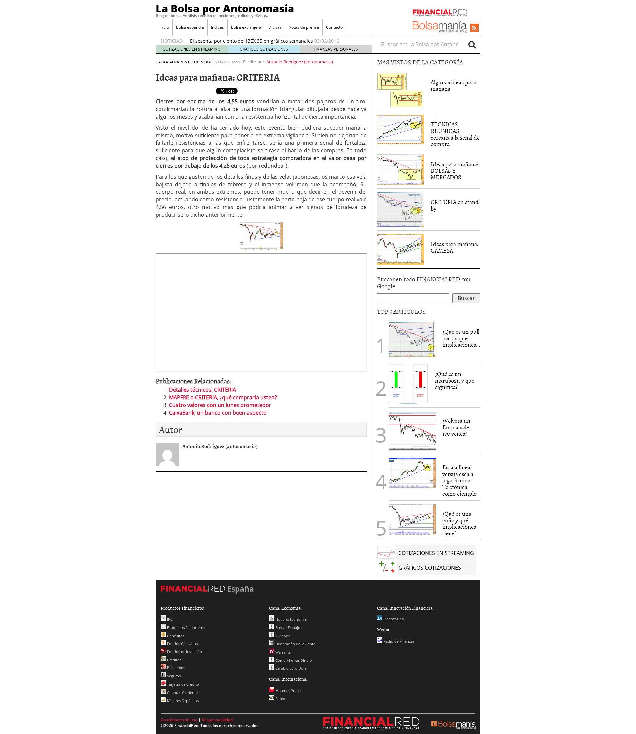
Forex (279, 698)
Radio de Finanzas (398, 641)
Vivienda (282, 635)
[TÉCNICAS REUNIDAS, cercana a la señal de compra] (400, 128)
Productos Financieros (185, 627)
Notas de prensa (304, 27)
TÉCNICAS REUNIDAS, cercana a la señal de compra (455, 134)
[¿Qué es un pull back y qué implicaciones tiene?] (412, 339)
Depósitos (175, 635)
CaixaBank (167, 61)
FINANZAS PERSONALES (336, 49)
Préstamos (175, 667)
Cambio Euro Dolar (291, 668)
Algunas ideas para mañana (453, 85)
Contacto (334, 27)
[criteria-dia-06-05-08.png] (261, 235)
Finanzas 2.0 (393, 618)
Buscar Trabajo (287, 627)
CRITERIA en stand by (455, 205)
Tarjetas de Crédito (182, 684)
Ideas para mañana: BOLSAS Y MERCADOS (454, 171)
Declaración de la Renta (294, 643)
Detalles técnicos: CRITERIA (202, 389)
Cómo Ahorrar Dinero (293, 660)
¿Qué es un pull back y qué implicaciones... (461, 338)
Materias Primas (288, 690)
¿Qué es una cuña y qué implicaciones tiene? (459, 523)
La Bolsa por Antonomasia (225, 8)
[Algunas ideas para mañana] (400, 89)
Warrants (282, 652)
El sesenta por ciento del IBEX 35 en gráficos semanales (251, 41)
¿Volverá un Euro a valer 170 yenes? (456, 427)
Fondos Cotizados (182, 643)
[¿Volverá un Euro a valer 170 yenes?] (412, 430)
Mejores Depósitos (182, 700)
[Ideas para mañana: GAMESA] (400, 249)
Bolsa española (190, 27)
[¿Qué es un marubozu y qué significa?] (408, 383)
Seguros (173, 675)
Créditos (173, 659)
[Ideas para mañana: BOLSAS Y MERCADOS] (400, 169)
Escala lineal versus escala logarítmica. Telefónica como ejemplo (459, 480)
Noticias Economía (290, 619)
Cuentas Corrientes (182, 692)
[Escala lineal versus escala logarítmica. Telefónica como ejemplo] (412, 472)
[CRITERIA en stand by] (400, 209)
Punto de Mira (195, 61)
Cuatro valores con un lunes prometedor (220, 405)
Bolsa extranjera (246, 27)
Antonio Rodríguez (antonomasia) (299, 62)
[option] (274, 41)
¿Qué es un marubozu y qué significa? (454, 380)
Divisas (275, 27)
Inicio (164, 27)
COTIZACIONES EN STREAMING (192, 49)
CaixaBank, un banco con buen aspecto (218, 412)
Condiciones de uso (179, 720)
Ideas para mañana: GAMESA (454, 247)
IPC (169, 619)
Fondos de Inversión (184, 651)
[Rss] (474, 28)
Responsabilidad (217, 720)
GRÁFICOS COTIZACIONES (264, 49)
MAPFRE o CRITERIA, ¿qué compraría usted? (223, 397)
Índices (217, 27)
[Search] (472, 44)
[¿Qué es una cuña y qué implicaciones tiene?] (412, 518)
